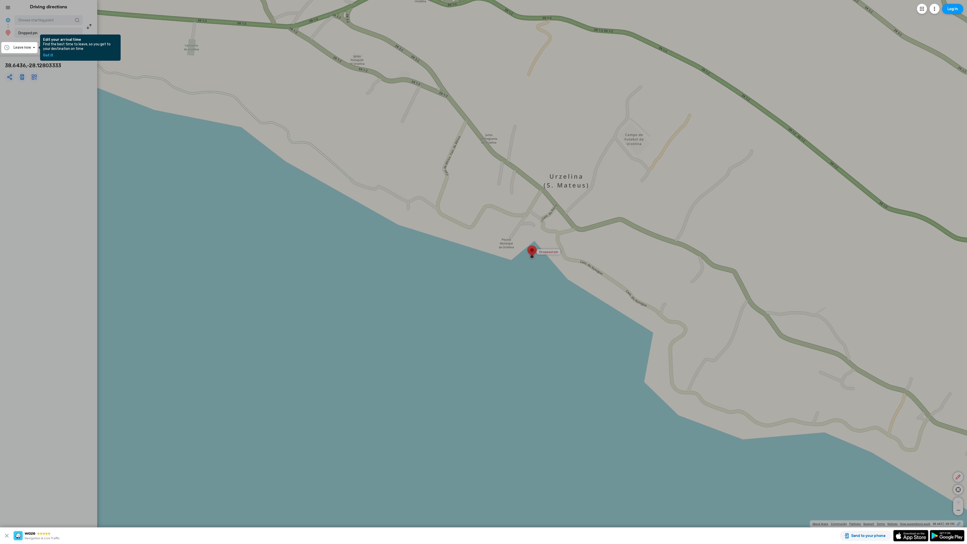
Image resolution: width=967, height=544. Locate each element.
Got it (48, 55)
